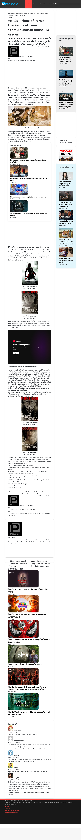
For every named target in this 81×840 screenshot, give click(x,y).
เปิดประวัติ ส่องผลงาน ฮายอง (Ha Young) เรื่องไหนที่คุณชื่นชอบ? (66, 184)
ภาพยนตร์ (28, 4)
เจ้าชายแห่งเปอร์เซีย (33, 494)
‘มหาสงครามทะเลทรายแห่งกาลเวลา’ (30, 97)
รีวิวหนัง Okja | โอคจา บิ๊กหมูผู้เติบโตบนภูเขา (25, 664)
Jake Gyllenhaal (26, 492)
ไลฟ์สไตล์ (56, 4)
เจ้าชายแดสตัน (19, 494)
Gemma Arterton (14, 492)
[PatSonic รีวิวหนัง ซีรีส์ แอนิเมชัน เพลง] (9, 4)
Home (7, 806)
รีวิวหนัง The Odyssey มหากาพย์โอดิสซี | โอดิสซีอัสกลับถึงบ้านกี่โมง (66, 82)
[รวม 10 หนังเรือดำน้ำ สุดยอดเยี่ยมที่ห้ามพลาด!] (66, 219)
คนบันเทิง (49, 4)
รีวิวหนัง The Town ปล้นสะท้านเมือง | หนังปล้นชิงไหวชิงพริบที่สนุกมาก (66, 104)
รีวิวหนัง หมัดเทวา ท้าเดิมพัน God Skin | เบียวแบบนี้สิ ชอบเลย (66, 204)
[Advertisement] (30, 74)
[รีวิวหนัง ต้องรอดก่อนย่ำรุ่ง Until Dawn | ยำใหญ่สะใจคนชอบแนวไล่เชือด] (19, 211)
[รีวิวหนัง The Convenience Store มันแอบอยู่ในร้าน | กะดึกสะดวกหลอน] (23, 709)
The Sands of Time (39, 492)
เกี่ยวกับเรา (8, 808)
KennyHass (17, 730)
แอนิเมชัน (38, 4)
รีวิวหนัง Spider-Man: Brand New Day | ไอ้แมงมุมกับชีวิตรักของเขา (66, 59)
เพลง (44, 4)
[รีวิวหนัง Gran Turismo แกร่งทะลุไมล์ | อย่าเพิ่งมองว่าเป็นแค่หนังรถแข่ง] (19, 176)
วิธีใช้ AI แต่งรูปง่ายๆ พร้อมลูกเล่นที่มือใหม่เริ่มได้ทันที (66, 260)
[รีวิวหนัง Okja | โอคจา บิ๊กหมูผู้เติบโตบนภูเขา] (23, 662)
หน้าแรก (10, 13)
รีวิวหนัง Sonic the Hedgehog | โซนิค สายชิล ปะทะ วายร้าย (28, 197)
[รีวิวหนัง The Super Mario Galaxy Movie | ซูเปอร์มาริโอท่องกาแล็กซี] (23, 612)
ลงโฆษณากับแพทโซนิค (65, 142)
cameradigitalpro (19, 740)
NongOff (16, 778)
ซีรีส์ (34, 4)
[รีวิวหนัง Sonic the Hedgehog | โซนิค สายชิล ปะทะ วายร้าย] (19, 195)
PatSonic (21, 56)
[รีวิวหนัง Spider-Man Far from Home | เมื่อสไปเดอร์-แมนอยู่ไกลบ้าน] (23, 637)
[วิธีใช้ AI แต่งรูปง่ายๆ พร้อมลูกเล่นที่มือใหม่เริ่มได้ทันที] (66, 256)
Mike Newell (16, 478)
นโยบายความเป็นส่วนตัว (12, 810)
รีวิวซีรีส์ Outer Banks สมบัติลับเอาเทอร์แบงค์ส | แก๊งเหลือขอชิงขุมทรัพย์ (66, 242)
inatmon (16, 767)
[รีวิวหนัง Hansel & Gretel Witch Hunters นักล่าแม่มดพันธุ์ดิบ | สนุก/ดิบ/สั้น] (19, 158)
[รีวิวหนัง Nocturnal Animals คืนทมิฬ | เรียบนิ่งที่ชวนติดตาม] (23, 587)
